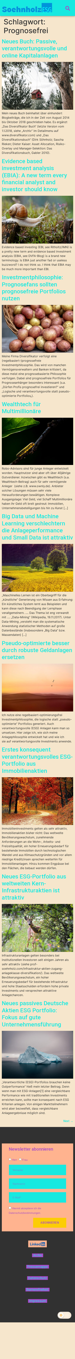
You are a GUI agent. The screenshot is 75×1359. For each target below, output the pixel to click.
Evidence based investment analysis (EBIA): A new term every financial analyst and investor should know (34, 175)
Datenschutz (37, 1278)
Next (68, 1121)
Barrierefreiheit (37, 1289)
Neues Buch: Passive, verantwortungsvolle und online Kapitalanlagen (34, 48)
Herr (14, 1159)
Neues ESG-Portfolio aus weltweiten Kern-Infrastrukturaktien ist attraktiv (34, 887)
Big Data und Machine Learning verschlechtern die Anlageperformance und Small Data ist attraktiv (37, 527)
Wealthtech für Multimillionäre (21, 408)
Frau (25, 1159)
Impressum (37, 1301)
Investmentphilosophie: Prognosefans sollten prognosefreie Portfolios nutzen (34, 288)
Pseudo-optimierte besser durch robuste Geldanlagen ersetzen (37, 650)
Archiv (37, 1255)
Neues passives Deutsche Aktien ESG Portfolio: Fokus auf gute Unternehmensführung (35, 1014)
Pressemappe (37, 1267)
